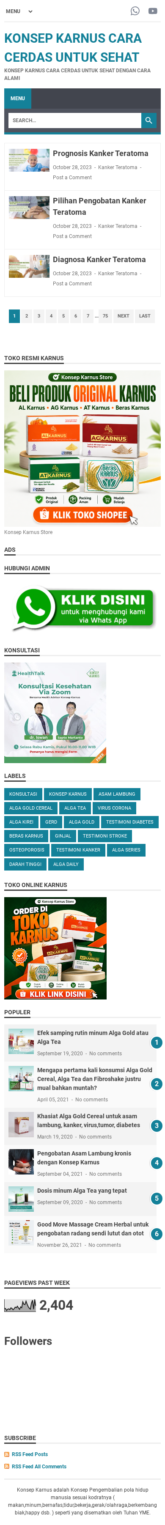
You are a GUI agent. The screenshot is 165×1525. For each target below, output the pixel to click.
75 (105, 316)
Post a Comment (72, 178)
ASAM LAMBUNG (117, 794)
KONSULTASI (23, 794)
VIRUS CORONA (114, 808)
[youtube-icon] (153, 12)
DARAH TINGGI (25, 864)
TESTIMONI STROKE (105, 836)
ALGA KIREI (21, 822)
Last (145, 316)
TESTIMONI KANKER (78, 850)
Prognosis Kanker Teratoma (100, 153)
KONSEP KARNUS (68, 794)
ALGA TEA (75, 808)
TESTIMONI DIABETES (130, 822)
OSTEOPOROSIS (26, 850)
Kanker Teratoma (118, 167)
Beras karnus (26, 836)
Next (123, 316)
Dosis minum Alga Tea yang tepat (82, 1190)
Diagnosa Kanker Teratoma (99, 259)
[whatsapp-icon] (135, 12)
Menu (18, 98)
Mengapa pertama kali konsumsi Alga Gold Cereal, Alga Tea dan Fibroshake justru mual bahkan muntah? (94, 1079)
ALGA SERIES (126, 850)
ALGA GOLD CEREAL (30, 808)
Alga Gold (81, 822)
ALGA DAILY (66, 864)
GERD (51, 822)
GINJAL (63, 836)
